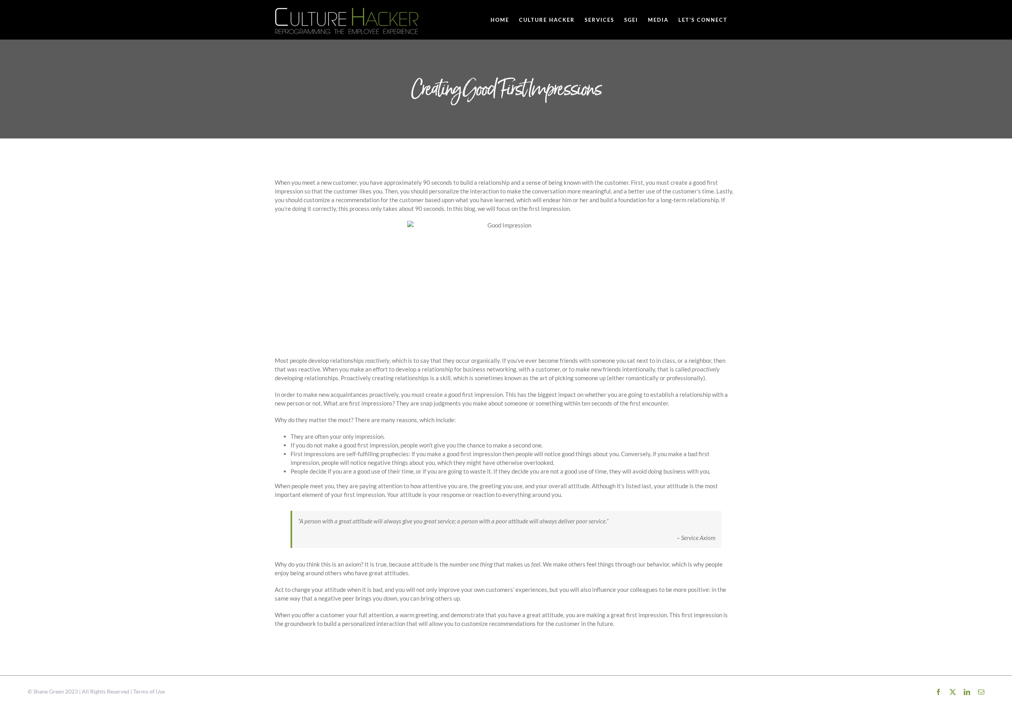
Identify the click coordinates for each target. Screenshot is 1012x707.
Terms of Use (149, 691)
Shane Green (48, 691)
